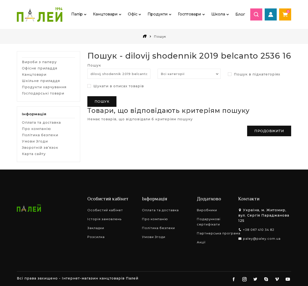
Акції (201, 242)
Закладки (95, 228)
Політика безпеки (40, 135)
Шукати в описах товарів (118, 86)
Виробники (207, 210)
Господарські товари (43, 93)
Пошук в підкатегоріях (256, 74)
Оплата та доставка (41, 122)
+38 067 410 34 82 (258, 230)
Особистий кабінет (105, 210)
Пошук (94, 65)
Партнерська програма (218, 233)
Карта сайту (34, 154)
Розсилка (96, 237)
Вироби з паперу (39, 62)
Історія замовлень (104, 219)
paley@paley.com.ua (262, 238)
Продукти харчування (44, 87)
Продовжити (269, 131)
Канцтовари (34, 74)
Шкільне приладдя (41, 81)
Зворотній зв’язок (40, 147)
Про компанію (36, 129)
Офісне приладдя (39, 68)
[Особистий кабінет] (271, 14)
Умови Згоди (35, 141)
